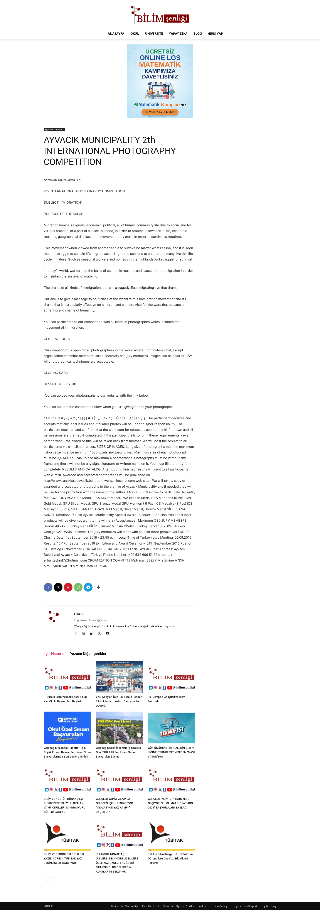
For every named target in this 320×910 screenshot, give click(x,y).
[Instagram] (85, 633)
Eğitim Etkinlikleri (54, 129)
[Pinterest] (68, 587)
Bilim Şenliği (221, 906)
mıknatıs (204, 906)
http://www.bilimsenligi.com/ (90, 620)
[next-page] (53, 880)
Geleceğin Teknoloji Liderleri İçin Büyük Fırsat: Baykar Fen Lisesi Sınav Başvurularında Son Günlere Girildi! (67, 752)
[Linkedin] (93, 633)
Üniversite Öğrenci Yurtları (179, 906)
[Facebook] (48, 587)
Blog (198, 33)
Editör (79, 614)
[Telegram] (88, 587)
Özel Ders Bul (150, 906)
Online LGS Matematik (124, 906)
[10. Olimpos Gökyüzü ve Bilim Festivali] (171, 677)
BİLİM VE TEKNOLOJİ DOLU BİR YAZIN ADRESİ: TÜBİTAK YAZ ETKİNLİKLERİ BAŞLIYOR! (64, 858)
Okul (134, 33)
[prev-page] (46, 880)
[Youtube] (109, 633)
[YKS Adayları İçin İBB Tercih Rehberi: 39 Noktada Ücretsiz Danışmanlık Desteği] (119, 677)
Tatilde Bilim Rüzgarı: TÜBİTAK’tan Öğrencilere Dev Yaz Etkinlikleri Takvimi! (170, 858)
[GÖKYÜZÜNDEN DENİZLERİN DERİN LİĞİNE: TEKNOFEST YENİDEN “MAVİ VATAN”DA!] (171, 728)
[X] (58, 587)
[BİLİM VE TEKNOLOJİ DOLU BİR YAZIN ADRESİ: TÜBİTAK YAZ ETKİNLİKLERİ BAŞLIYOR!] (67, 834)
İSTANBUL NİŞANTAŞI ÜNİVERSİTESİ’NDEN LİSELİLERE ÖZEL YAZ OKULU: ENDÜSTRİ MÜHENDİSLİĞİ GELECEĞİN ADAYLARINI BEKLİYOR (117, 862)
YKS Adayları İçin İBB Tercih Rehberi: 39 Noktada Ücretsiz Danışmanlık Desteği (119, 701)
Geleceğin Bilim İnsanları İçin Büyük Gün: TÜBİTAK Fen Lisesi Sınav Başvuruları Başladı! (118, 752)
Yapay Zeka (178, 33)
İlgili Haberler (55, 653)
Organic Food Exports (245, 906)
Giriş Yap (215, 33)
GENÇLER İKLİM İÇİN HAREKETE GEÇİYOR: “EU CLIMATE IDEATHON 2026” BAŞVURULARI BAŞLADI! (170, 803)
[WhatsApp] (78, 587)
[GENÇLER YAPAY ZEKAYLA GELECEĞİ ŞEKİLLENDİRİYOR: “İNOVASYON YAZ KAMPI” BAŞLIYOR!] (119, 779)
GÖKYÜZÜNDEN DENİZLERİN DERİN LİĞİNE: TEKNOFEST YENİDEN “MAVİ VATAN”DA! (171, 752)
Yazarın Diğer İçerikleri (88, 653)
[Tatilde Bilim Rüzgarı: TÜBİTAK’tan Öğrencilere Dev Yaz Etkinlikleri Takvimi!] (171, 834)
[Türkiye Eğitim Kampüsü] (160, 14)
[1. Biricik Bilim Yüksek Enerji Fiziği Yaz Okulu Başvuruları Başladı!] (67, 677)
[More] (98, 587)
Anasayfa (116, 33)
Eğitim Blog (269, 906)
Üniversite (154, 33)
